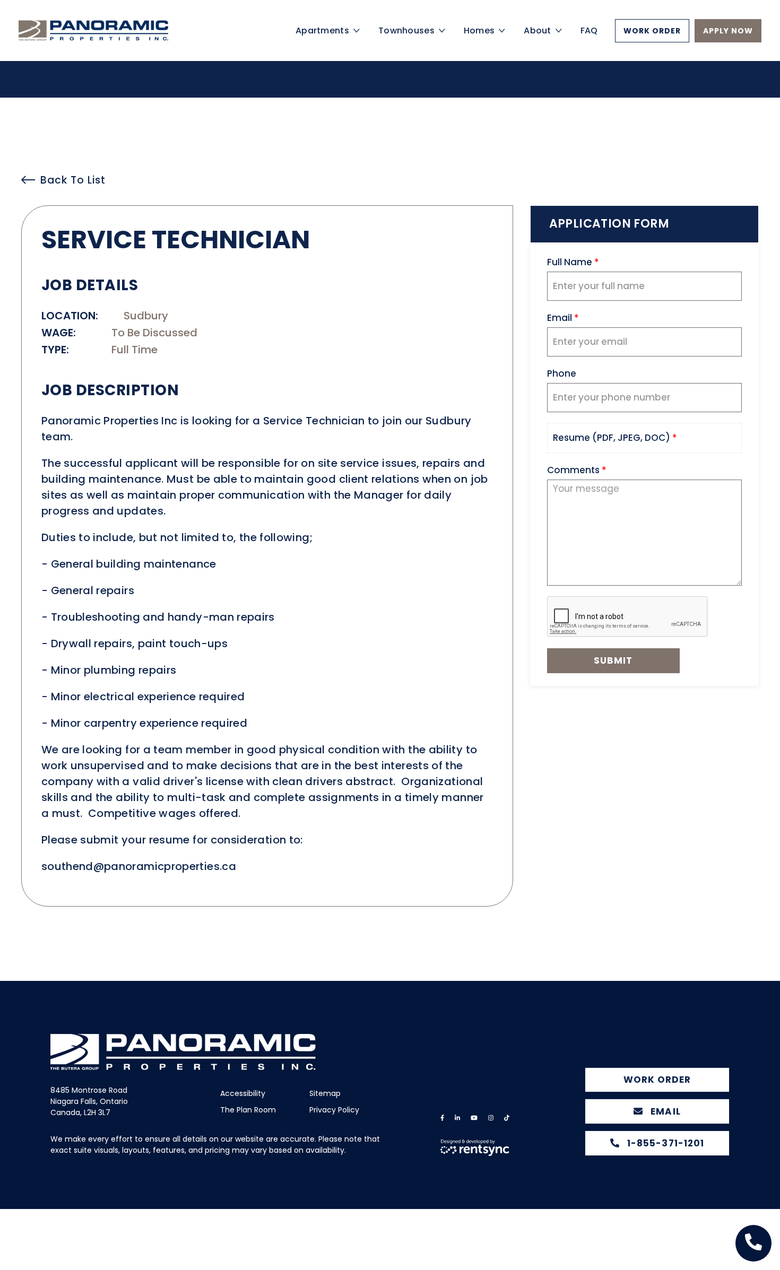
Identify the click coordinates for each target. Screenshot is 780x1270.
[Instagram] (490, 1118)
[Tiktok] (506, 1118)
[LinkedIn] (457, 1118)
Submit (613, 660)
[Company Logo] (111, 44)
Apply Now (728, 44)
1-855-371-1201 (664, 1143)
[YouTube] (474, 1118)
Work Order (652, 44)
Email (664, 1111)
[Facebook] (442, 1118)
